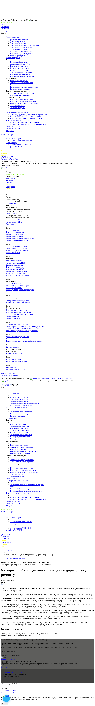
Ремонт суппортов (17, 56)
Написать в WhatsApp (9, 159)
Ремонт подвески (12, 37)
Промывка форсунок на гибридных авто (26, 118)
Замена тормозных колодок (21, 51)
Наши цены (5, 25)
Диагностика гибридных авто (17, 120)
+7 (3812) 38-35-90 (8, 157)
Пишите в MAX (7, 693)
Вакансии (5, 27)
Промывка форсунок (18, 62)
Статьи (3, 155)
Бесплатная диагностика (10, 23)
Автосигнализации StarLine (21, 141)
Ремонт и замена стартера (20, 89)
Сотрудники (6, 31)
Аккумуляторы (11, 143)
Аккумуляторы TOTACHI (20, 145)
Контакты (5, 29)
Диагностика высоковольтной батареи (25, 122)
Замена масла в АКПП (14, 126)
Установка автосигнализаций (21, 83)
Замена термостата (17, 106)
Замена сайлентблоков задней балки (24, 45)
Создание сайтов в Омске (13, 672)
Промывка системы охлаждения (23, 101)
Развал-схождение (13, 58)
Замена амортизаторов (19, 41)
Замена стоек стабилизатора (21, 47)
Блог (7, 553)
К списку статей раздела (15, 559)
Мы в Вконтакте (7, 668)
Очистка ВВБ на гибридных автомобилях (26, 116)
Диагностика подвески (19, 39)
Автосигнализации (13, 139)
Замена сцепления (13, 110)
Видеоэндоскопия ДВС (19, 70)
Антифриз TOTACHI (14, 147)
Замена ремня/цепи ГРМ (20, 64)
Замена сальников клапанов (21, 72)
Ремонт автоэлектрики (19, 81)
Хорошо (4, 704)
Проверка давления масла (20, 74)
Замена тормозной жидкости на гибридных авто (29, 114)
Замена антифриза (17, 108)
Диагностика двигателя (19, 68)
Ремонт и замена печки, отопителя (24, 104)
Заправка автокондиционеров (22, 93)
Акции (3, 151)
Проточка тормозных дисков (21, 54)
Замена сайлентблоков (19, 43)
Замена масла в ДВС (14, 129)
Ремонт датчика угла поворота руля (24, 87)
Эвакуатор (10, 131)
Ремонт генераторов (18, 85)
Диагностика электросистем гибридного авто (28, 124)
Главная (9, 550)
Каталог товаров (7, 135)
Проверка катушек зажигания (22, 76)
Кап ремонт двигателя (19, 66)
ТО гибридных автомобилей (17, 112)
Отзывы (4, 153)
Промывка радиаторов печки (21, 99)
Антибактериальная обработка (22, 95)
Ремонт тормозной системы (16, 49)
